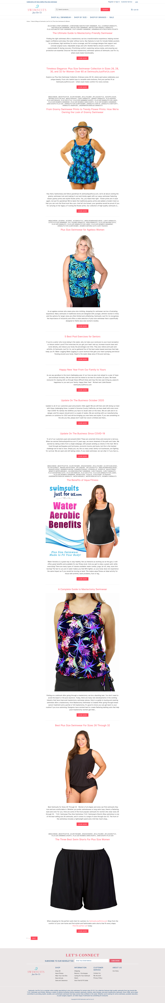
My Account (97, 975)
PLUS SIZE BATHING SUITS (107, 222)
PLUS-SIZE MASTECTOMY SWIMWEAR (59, 29)
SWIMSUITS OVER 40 (93, 104)
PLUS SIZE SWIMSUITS (59, 224)
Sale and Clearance (61, 980)
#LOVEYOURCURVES (110, 466)
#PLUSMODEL (80, 467)
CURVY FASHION (96, 471)
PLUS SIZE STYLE (66, 100)
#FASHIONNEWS (86, 466)
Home (28, 21)
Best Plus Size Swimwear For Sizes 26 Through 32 (82, 725)
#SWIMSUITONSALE (80, 469)
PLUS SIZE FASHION (53, 100)
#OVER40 (62, 221)
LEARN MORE (82, 58)
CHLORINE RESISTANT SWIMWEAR (79, 471)
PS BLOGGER (97, 474)
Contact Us (96, 973)
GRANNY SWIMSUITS (98, 98)
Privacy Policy (97, 978)
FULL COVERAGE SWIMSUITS (107, 26)
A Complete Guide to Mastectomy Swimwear (82, 589)
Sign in (117, 2)
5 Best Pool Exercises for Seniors (82, 336)
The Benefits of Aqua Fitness (82, 480)
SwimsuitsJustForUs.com (98, 921)
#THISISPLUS (92, 469)
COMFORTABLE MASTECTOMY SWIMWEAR (83, 26)
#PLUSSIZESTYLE (98, 97)
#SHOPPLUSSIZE (110, 97)
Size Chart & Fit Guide (81, 980)
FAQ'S (76, 978)
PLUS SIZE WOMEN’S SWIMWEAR (105, 102)
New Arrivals (59, 978)
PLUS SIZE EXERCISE (73, 473)
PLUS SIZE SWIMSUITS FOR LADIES (106, 100)
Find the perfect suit (80, 926)
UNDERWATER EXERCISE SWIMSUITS (91, 105)
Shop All (57, 971)
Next (34, 938)
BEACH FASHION (71, 98)
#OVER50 (69, 221)
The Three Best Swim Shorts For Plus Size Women (82, 839)
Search (105, 9)
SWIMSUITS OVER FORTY (109, 104)
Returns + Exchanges (81, 973)
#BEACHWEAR (52, 97)
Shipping (77, 971)
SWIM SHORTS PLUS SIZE (55, 104)
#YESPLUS (101, 469)
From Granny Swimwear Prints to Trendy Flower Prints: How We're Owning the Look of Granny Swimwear (82, 111)
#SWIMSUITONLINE (67, 469)
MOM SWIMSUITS (91, 222)
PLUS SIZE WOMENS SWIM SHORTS (82, 102)
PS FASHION (107, 474)
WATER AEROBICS (79, 476)
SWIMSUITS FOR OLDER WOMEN (74, 104)
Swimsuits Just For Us (37, 9)
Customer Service (126, 2)
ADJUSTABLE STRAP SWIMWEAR (58, 26)
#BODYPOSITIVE (63, 97)
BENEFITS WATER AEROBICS (58, 471)
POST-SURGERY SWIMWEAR (81, 29)
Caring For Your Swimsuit (82, 975)
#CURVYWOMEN (75, 97)
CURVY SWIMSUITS (84, 98)
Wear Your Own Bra (61, 975)
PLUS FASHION (111, 98)
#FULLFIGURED (87, 97)
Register (110, 2)
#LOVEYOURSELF (53, 467)
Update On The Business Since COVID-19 (82, 433)
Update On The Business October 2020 (82, 400)
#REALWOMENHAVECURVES (93, 221)
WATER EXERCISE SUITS (93, 476)
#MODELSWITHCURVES (67, 467)
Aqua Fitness (59, 973)
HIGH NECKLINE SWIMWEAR (60, 27)
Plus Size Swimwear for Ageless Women (82, 229)
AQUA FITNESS (111, 469)
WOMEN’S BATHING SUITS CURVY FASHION (94, 226)
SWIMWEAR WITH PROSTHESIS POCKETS (105, 29)
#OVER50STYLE (78, 221)
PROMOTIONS (80, 474)
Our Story (116, 971)
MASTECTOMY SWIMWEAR (79, 27)
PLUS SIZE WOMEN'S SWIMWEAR (59, 102)
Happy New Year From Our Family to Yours (82, 369)
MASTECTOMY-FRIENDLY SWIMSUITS (101, 27)
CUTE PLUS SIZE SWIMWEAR (57, 222)
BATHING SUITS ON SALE (57, 98)
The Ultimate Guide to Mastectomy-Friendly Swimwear (82, 33)
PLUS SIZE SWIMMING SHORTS (83, 100)
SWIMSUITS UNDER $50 (70, 105)
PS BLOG (89, 474)
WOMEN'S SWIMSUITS (109, 476)
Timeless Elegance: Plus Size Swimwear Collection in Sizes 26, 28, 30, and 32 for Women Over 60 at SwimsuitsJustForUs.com (82, 70)
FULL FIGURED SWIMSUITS (76, 222)
